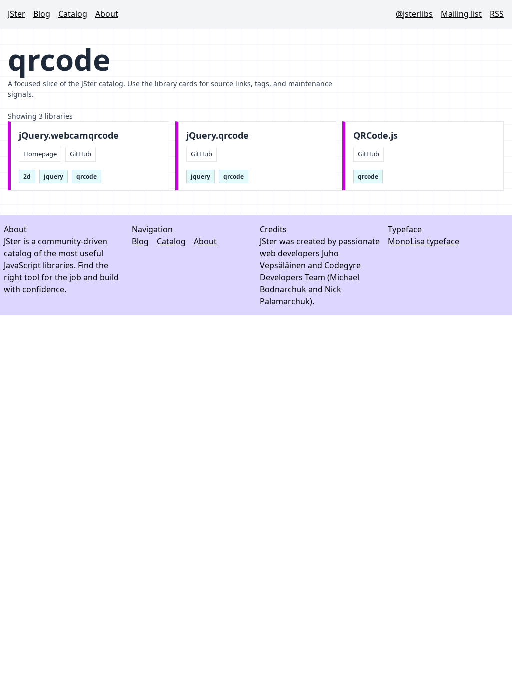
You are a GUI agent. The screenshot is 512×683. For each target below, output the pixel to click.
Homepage (40, 154)
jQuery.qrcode (217, 136)
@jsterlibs (414, 14)
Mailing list (461, 14)
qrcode (86, 176)
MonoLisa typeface (424, 241)
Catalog (73, 14)
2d (27, 176)
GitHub (81, 154)
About (107, 14)
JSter (17, 14)
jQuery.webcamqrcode (69, 136)
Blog (42, 14)
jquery (54, 176)
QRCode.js (376, 136)
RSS (497, 14)
